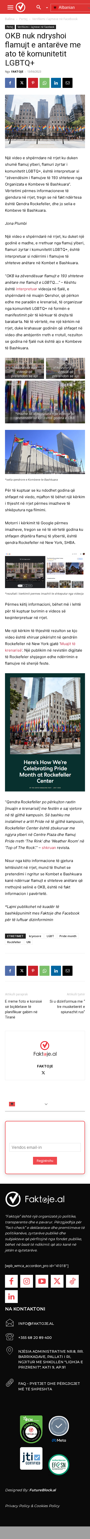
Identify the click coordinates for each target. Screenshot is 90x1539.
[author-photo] (45, 1049)
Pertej (23, 19)
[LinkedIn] (11, 1296)
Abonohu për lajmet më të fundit (45, 1130)
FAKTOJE (17, 71)
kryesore (35, 936)
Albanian (23, 1104)
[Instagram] (26, 1281)
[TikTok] (72, 1281)
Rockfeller (14, 942)
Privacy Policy (17, 1506)
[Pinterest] (33, 83)
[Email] (67, 83)
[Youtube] (42, 1281)
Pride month (68, 936)
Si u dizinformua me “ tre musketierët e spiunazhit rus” (67, 1006)
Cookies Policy (47, 1506)
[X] (21, 83)
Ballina (9, 19)
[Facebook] (10, 83)
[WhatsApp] (45, 83)
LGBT (50, 936)
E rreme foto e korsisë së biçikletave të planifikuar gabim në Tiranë (23, 1009)
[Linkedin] (56, 83)
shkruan (49, 847)
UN (28, 942)
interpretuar (26, 289)
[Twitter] (57, 1281)
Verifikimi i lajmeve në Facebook (55, 19)
